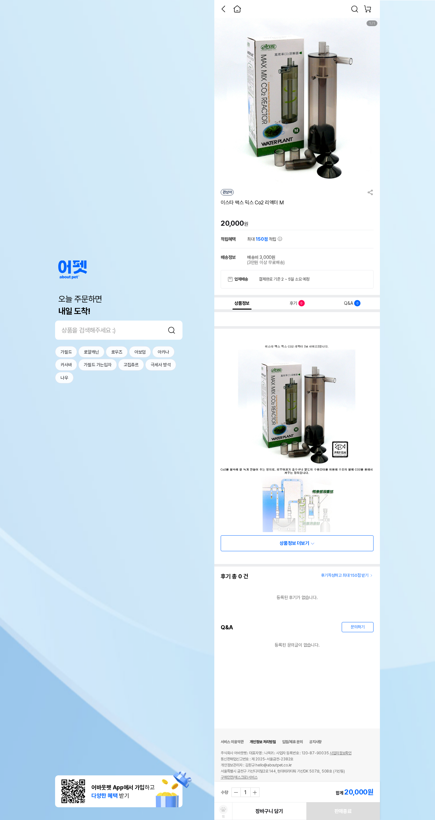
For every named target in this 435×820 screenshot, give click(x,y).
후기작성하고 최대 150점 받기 (344, 575)
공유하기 (370, 192)
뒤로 (223, 9)
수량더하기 (254, 792)
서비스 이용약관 (232, 742)
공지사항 (315, 742)
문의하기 (357, 627)
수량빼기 (236, 792)
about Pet (72, 269)
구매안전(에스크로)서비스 (239, 777)
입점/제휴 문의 (292, 742)
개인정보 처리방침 (262, 742)
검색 (171, 330)
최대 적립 (262, 239)
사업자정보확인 (341, 753)
